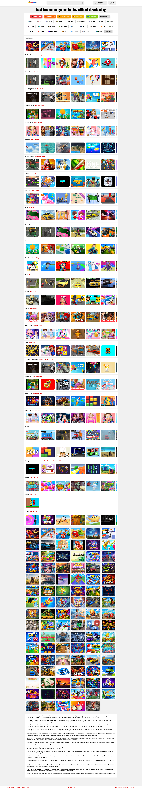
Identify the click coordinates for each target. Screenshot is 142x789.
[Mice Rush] (108, 249)
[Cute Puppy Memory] (108, 350)
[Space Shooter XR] (108, 147)
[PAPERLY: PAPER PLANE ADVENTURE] (93, 147)
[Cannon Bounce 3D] (93, 97)
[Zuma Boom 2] (63, 591)
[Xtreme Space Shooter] (93, 367)
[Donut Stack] (47, 198)
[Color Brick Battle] (108, 591)
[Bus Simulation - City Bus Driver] (93, 350)
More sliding (33, 511)
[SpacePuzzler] (32, 401)
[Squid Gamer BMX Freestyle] (78, 232)
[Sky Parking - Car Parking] (47, 215)
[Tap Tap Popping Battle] (108, 181)
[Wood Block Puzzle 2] (108, 80)
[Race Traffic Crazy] (108, 435)
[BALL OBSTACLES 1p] (108, 198)
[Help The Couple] (78, 215)
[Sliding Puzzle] (47, 519)
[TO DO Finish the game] (47, 114)
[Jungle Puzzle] (32, 114)
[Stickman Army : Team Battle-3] (93, 181)
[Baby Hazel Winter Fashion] (108, 333)
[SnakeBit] (63, 181)
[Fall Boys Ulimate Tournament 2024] (47, 266)
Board (31, 21)
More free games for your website (53, 460)
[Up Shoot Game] (93, 46)
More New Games (38, 38)
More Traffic (33, 427)
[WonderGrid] (93, 316)
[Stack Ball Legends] (108, 469)
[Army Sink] (93, 266)
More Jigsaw (33, 308)
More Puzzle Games (40, 105)
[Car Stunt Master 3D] (63, 625)
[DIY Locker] (47, 63)
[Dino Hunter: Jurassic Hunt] (78, 545)
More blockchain (37, 444)
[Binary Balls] (32, 637)
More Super (33, 494)
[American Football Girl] (93, 114)
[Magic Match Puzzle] (63, 486)
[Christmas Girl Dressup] (63, 63)
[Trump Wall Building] (93, 614)
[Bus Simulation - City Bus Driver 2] (93, 215)
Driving (111, 21)
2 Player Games (88, 31)
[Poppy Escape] (32, 97)
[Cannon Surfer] (63, 198)
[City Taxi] (78, 283)
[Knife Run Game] (63, 602)
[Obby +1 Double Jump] (108, 545)
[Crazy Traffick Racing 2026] (63, 435)
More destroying (37, 393)
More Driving (34, 224)
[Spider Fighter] (108, 401)
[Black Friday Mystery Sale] (47, 130)
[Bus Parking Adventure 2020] (108, 232)
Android (42, 31)
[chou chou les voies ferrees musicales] (32, 435)
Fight (66, 31)
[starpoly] (32, 350)
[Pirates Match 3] (78, 486)
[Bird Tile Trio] (47, 591)
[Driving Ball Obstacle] (32, 519)
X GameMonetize (25, 787)
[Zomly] (108, 568)
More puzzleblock (37, 376)
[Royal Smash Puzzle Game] (47, 602)
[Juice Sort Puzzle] (47, 556)
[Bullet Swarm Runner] (78, 579)
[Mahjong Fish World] (78, 114)
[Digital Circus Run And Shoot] (93, 80)
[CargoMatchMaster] (78, 568)
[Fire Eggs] (93, 519)
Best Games (64, 26)
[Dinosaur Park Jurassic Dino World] (47, 614)
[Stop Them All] (93, 63)
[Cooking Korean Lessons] (78, 130)
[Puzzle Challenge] (63, 164)
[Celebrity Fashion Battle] (78, 63)
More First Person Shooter (46, 359)
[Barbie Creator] (93, 418)
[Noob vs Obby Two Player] (93, 300)
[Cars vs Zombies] (63, 401)
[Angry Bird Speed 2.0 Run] (108, 215)
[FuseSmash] (108, 579)
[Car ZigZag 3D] (93, 232)
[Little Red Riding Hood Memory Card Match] (63, 350)
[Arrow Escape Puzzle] (93, 469)
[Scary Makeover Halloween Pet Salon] (47, 418)
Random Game (71, 787)
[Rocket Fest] (78, 401)
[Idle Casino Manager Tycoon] (63, 114)
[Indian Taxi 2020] (93, 283)
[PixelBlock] (78, 648)
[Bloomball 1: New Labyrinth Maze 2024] (78, 249)
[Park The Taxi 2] (32, 283)
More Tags (108, 31)
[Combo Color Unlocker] (63, 249)
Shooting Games (65, 16)
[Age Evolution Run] (47, 46)
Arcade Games (79, 16)
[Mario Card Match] (47, 350)
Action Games (37, 16)
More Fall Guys (35, 258)
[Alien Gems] (93, 486)
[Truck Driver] (78, 435)
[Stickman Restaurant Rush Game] (93, 648)
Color (75, 26)
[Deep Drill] (32, 545)
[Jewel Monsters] (108, 486)
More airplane (35, 139)
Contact (8, 787)
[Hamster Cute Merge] (63, 452)
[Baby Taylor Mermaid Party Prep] (93, 333)
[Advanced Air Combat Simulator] (78, 147)
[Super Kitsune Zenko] (108, 97)
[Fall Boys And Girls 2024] (108, 266)
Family (60, 21)
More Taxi (31, 274)
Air (32, 31)
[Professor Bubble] (108, 367)
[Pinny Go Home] (93, 545)
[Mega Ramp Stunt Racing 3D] (93, 568)
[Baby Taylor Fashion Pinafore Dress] (47, 333)
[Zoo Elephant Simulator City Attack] (32, 579)
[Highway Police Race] (32, 63)
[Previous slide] (25, 46)
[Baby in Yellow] (78, 333)
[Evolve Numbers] (32, 452)
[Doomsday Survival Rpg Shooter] (47, 97)
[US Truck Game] (78, 625)
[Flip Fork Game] (32, 568)
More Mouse (33, 241)
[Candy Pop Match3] (47, 486)
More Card (32, 342)
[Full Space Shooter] (63, 556)
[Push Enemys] (78, 469)
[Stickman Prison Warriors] (63, 384)
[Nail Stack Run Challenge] (63, 130)
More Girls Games (38, 122)
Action (100, 31)
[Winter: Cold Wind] (78, 637)
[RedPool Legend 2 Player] (32, 502)
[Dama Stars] (32, 46)
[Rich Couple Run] (93, 198)
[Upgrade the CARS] (93, 625)
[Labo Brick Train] (47, 435)
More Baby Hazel (37, 325)
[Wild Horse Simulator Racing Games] (108, 602)
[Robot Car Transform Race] (63, 46)
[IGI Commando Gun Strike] (32, 300)
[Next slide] (117, 46)
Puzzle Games (92, 16)
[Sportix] (78, 591)
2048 (104, 26)
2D (112, 26)
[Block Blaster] (47, 648)
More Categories (104, 16)
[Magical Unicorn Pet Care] (63, 333)
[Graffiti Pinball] (108, 63)
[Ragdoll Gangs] (78, 300)
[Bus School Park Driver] (78, 350)
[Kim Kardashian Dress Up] (78, 418)
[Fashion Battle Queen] (108, 130)
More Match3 (34, 477)
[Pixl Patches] (93, 164)
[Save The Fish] (47, 181)
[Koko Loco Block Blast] (93, 401)
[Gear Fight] (32, 591)
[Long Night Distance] (108, 519)
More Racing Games (40, 55)
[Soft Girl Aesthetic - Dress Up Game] (63, 215)
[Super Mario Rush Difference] (47, 384)
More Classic (34, 173)
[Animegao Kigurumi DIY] (32, 333)
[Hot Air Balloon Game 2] (32, 147)
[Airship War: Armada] (47, 147)
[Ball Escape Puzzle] (63, 469)
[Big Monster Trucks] (78, 316)
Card (41, 21)
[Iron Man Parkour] (47, 164)
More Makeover (36, 410)
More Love (31, 207)
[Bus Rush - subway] (108, 164)
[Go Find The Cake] (78, 602)
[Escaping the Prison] (108, 114)
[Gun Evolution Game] (108, 556)
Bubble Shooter (54, 31)
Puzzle (84, 26)
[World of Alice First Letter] (47, 469)
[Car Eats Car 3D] (78, 46)
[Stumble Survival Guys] (32, 266)
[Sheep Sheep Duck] (32, 198)
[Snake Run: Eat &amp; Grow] (63, 579)
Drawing (52, 26)
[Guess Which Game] (47, 568)
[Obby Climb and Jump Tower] (93, 637)
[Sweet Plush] (108, 384)
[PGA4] (47, 80)
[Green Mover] (78, 198)
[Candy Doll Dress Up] (93, 130)
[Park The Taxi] (47, 283)
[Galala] (108, 625)
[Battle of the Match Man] (93, 249)
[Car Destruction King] (63, 637)
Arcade (93, 21)
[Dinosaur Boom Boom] (47, 625)
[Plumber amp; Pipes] (93, 384)
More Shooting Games (42, 88)
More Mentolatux (38, 71)
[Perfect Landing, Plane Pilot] (47, 637)
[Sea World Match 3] (32, 486)
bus (102, 21)
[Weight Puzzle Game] (47, 579)
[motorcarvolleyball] (78, 556)
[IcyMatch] (93, 556)
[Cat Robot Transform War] (63, 80)
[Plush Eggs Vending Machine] (63, 266)
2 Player (76, 31)
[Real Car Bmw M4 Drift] (47, 545)
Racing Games (51, 16)
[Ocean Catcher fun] (78, 181)
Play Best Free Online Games (32, 3)
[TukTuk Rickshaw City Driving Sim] (32, 164)
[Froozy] (32, 556)
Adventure (82, 21)
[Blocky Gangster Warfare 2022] (78, 97)
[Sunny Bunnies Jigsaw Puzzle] (32, 316)
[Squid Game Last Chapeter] (63, 300)
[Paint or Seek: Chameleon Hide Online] (63, 648)
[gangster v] (32, 625)
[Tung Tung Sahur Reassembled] (78, 519)
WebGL (42, 26)
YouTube (18, 787)
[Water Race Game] (78, 614)
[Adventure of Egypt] (63, 97)
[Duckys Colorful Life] (108, 637)
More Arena (33, 291)
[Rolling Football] (32, 614)
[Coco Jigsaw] (47, 316)
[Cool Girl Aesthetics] (32, 130)
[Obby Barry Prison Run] (78, 452)
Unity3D (32, 26)
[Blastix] (63, 614)
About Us (13, 787)
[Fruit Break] (78, 164)
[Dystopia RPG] (108, 452)
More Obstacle (35, 190)
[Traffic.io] (93, 435)
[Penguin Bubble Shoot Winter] (108, 300)
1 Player (95, 26)
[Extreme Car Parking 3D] (63, 568)
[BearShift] (93, 579)
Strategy (70, 21)
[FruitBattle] (32, 602)
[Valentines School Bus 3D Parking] (32, 215)
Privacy (120, 787)
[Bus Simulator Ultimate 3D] (108, 283)
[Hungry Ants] (108, 46)
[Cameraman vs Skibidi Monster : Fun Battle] (47, 249)
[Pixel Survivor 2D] (78, 80)
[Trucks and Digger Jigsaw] (63, 316)
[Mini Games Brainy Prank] (63, 545)
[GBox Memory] (32, 181)
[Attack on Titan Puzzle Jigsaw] (108, 316)
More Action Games (40, 156)
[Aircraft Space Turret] (63, 147)
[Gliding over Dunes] (63, 519)
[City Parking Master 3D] (93, 602)
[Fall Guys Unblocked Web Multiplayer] (78, 266)
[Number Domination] (93, 452)
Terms (115, 787)
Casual (50, 21)
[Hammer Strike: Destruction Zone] (47, 401)
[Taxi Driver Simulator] (63, 283)
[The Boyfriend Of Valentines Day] (63, 418)
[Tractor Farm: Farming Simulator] (108, 614)
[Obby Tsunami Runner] (32, 648)
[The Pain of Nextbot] (47, 300)
